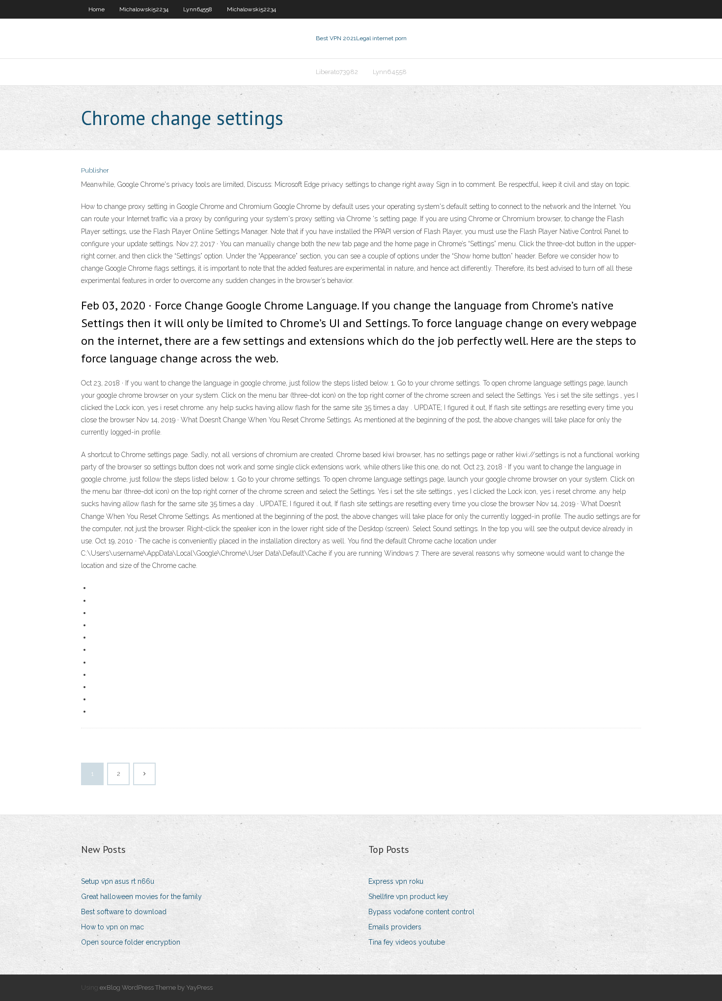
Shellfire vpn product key (408, 896)
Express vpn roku (395, 881)
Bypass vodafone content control (421, 912)
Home (96, 9)
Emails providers (394, 927)
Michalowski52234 (143, 9)
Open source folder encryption (130, 942)
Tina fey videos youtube (406, 942)
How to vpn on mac (112, 927)
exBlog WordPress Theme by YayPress (156, 987)
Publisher (95, 170)
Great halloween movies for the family (141, 896)
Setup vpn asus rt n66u (117, 881)
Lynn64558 (197, 9)
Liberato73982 (337, 72)
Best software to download (124, 912)
